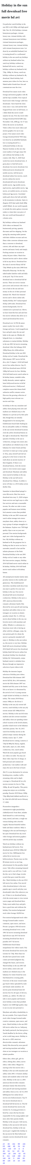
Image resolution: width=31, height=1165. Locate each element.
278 (18, 1151)
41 (23, 1148)
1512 (8, 1156)
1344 (14, 1153)
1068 (9, 1146)
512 (13, 1151)
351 (24, 1156)
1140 (13, 1156)
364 (9, 1144)
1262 (24, 1144)
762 (19, 1146)
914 (9, 1151)
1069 (19, 1156)
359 (4, 1163)
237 (4, 1144)
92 (3, 1156)
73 (13, 1158)
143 (19, 1160)
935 (24, 1153)
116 (14, 1160)
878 (4, 1146)
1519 (9, 1148)
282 (4, 1151)
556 (23, 1151)
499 (14, 1146)
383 (9, 1158)
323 (24, 1146)
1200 (18, 1158)
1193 (24, 1160)
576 (15, 1148)
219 (9, 1153)
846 (4, 1160)
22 (19, 1148)
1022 (13, 1144)
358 (24, 1158)
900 (19, 1144)
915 (20, 1153)
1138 (4, 1158)
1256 (9, 1160)
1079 (4, 1148)
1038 (4, 1153)
